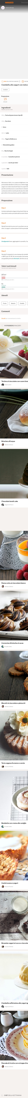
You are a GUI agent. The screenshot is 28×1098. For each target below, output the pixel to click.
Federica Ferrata (9, 7)
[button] (19, 81)
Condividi (5, 89)
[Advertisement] (10, 519)
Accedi (3, 318)
